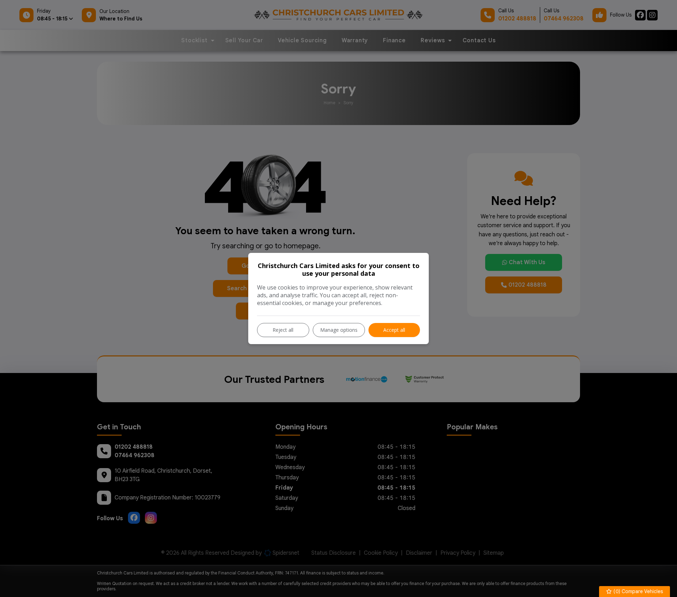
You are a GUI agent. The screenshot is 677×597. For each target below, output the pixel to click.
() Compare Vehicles (637, 591)
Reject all (283, 330)
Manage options (339, 330)
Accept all (394, 330)
